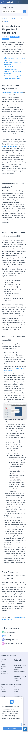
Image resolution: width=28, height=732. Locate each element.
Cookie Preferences (12, 724)
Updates (3, 671)
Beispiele (3, 666)
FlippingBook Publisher (16, 19)
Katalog (3, 689)
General (6, 21)
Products (4, 19)
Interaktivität (17, 663)
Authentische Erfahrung (20, 665)
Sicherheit (16, 691)
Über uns (16, 687)
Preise (3, 664)
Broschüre (4, 691)
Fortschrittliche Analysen (18, 668)
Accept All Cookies (12, 728)
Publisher (17, 2)
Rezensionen (4, 673)
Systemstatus (17, 694)
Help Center (8, 7)
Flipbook (3, 687)
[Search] (24, 11)
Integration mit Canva (19, 671)
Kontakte (16, 689)
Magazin (3, 694)
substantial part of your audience (13, 92)
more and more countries (9, 146)
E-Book (3, 696)
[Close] (21, 698)
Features (3, 662)
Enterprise (4, 669)
